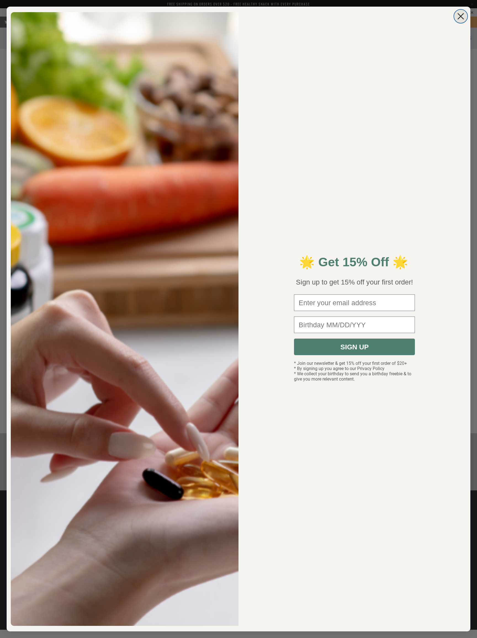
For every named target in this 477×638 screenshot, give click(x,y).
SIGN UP (354, 347)
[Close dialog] (461, 16)
